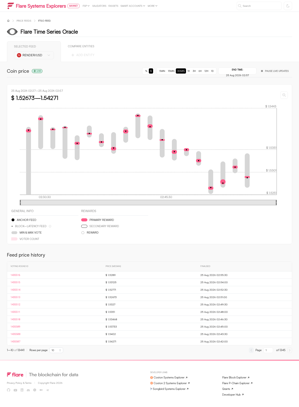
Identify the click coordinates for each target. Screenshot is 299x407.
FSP (85, 5)
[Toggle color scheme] (288, 6)
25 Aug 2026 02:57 (237, 75)
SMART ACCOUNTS (131, 5)
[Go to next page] (289, 350)
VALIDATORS (99, 5)
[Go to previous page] (251, 350)
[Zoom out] (284, 95)
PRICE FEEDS (24, 20)
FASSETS (113, 5)
